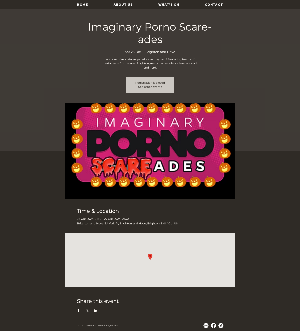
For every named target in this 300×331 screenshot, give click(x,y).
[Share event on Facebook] (78, 310)
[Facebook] (213, 325)
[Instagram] (206, 325)
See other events (150, 87)
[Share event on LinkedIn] (95, 310)
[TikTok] (220, 325)
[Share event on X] (87, 310)
